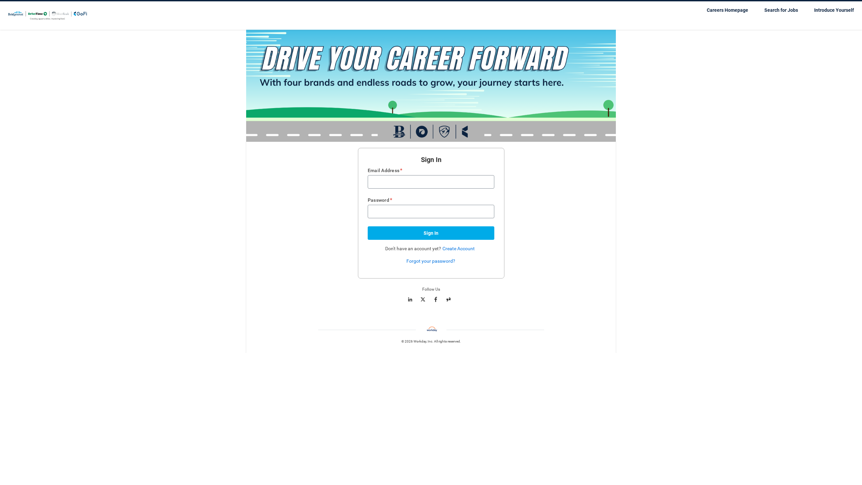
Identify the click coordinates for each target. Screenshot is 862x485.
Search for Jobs (781, 10)
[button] (431, 233)
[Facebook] (435, 299)
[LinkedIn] (410, 299)
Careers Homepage (727, 10)
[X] (423, 299)
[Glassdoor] (448, 299)
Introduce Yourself (834, 10)
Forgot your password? (430, 261)
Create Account (458, 248)
